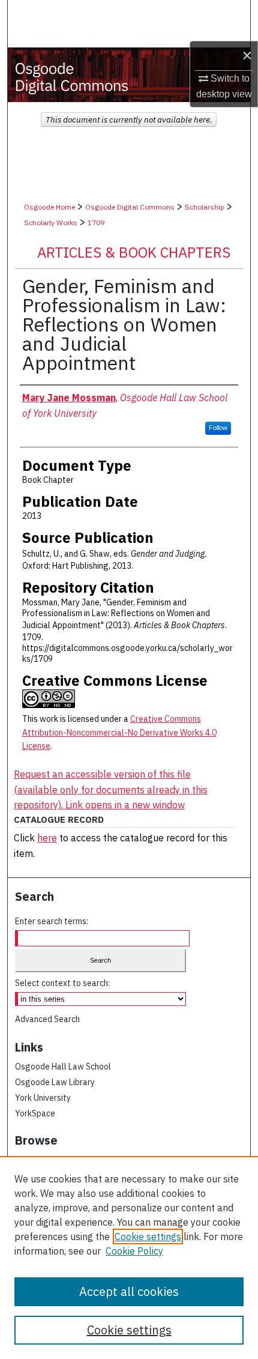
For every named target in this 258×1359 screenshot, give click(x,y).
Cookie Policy (134, 1251)
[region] (129, 1257)
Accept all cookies (129, 1291)
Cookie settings (148, 1236)
